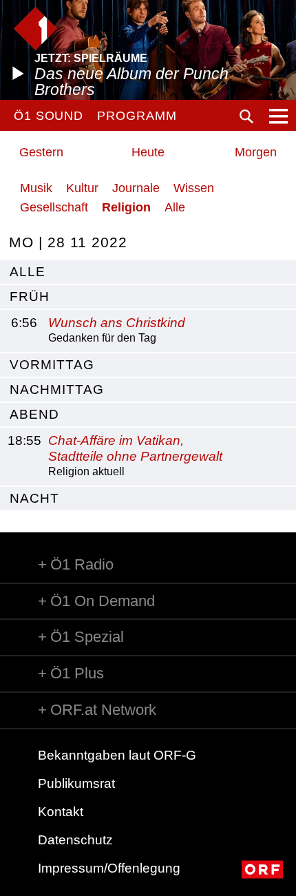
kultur (82, 188)
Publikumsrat (76, 783)
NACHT (34, 498)
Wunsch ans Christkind (116, 322)
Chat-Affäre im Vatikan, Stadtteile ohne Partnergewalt (135, 448)
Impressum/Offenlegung (109, 868)
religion (126, 207)
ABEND (34, 414)
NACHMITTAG (57, 389)
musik (36, 188)
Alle (175, 207)
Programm (136, 116)
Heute (148, 152)
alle (27, 271)
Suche (246, 116)
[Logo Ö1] (35, 28)
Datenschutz (75, 840)
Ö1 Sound (48, 116)
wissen (193, 188)
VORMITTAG (52, 364)
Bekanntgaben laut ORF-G (117, 755)
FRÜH (30, 296)
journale (136, 188)
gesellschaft (54, 207)
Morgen (256, 152)
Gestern (41, 152)
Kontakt (60, 811)
